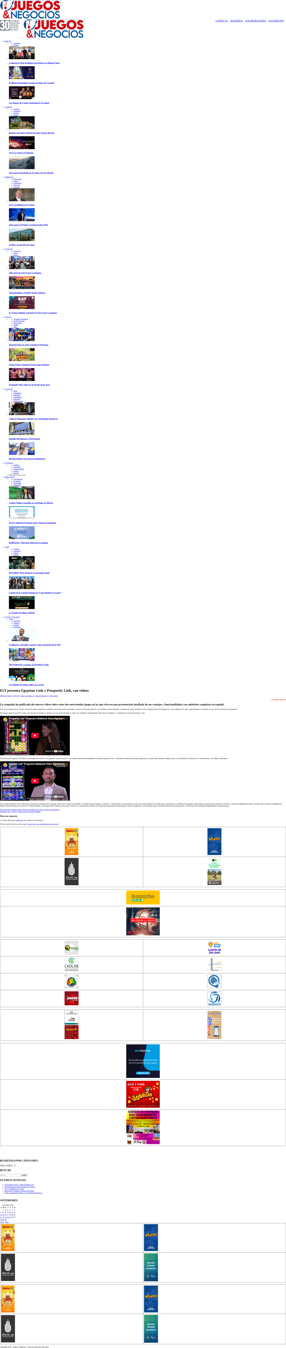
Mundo (16, 45)
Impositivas (17, 393)
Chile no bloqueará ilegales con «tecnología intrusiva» (33, 419)
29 (3, 1220)
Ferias (15, 253)
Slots (15, 327)
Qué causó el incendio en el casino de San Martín (31, 173)
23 (6, 1217)
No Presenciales (19, 321)
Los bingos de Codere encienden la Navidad (29, 103)
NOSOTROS (236, 20)
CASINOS (8, 107)
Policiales (16, 399)
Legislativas (17, 397)
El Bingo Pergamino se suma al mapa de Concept (31, 83)
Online (15, 325)
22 (3, 1217)
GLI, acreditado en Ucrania (21, 205)
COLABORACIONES (255, 20)
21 (1, 1217)
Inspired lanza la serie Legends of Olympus (28, 345)
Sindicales (17, 627)
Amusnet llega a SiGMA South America (27, 293)
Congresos (17, 251)
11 (10, 1212)
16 (6, 1215)
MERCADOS (9, 477)
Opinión (16, 625)
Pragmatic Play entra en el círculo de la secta (29, 385)
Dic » (7, 1222)
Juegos (15, 181)
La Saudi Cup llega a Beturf (22, 613)
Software (16, 187)
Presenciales (17, 323)
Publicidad (17, 485)
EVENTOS (8, 249)
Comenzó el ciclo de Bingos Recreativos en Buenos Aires (34, 63)
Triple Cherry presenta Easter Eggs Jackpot (29, 365)
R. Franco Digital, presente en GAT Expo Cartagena (33, 313)
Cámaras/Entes (18, 469)
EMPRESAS (9, 177)
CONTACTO (222, 20)
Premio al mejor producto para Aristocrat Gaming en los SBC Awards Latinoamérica (30, 810)
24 (8, 1217)
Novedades (17, 483)
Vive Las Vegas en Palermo (21, 153)
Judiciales (16, 395)
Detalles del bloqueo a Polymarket (24, 439)
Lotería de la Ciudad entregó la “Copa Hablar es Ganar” (35, 593)
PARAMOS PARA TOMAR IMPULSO (19, 1185)
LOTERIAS (8, 463)
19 (12, 1215)
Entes (15, 391)
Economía (17, 481)
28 (1, 1220)
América (16, 109)
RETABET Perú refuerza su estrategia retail (29, 573)
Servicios (16, 185)
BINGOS (7, 41)
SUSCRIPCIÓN (276, 20)
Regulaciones (18, 401)
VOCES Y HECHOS (12, 617)
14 (1, 1215)
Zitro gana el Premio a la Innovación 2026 (28, 225)
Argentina (16, 43)
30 (6, 1220)
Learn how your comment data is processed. (43, 824)
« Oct (2, 1222)
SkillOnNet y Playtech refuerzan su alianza (28, 543)
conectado (19, 820)
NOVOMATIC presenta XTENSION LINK (29, 665)
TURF (6, 547)
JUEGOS (7, 317)
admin (55, 696)
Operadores (17, 183)
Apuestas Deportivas (20, 319)
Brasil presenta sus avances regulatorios (27, 459)
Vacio (11, 619)
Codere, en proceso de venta (22, 245)
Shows (15, 255)
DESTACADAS (6, 696)
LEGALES (8, 389)
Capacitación (18, 479)
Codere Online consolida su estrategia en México (31, 503)
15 (3, 1215)
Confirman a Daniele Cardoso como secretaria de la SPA (35, 645)
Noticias (16, 623)
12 (12, 1212)
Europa (16, 113)
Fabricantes (17, 179)
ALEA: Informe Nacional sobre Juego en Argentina (32, 523)
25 (10, 1217)
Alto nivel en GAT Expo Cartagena (25, 273)
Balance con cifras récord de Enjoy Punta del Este (32, 133)
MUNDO (16, 621)
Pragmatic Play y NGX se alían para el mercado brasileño (20, 812)
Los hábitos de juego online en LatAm (26, 685)
